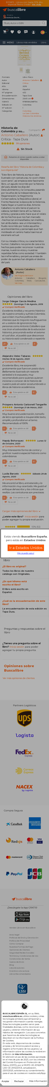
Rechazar (19, 1081)
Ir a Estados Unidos (25, 548)
